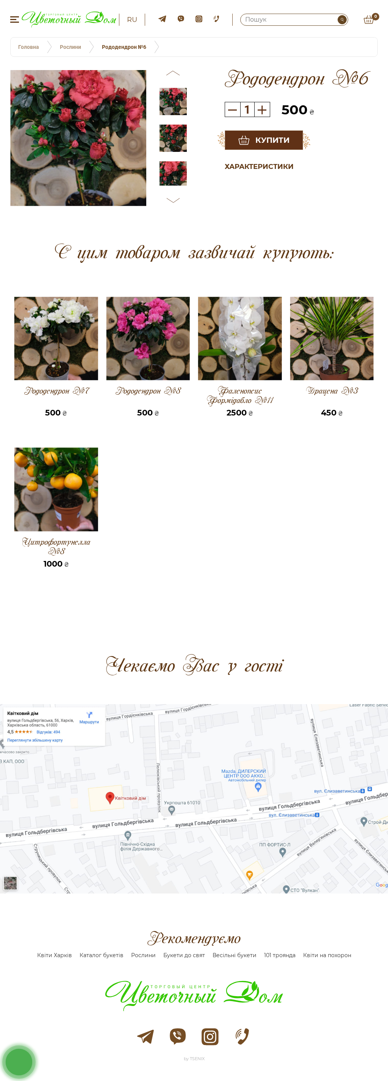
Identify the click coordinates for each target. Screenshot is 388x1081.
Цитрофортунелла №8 (56, 546)
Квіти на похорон (327, 955)
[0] (368, 19)
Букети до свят (184, 955)
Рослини (143, 955)
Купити (272, 140)
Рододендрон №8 (148, 391)
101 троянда (280, 955)
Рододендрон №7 (56, 391)
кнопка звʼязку (19, 1062)
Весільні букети (235, 955)
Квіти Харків (54, 955)
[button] (173, 74)
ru (132, 20)
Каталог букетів (102, 955)
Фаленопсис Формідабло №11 (240, 395)
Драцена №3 (332, 391)
